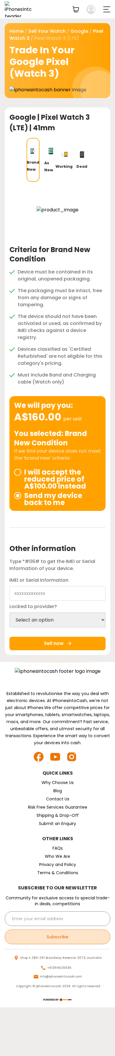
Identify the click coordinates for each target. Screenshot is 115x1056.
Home (16, 31)
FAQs (57, 848)
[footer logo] (58, 677)
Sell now (54, 643)
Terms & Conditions (57, 873)
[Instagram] (74, 757)
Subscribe (57, 937)
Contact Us (57, 799)
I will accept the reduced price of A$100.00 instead (55, 479)
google (79, 31)
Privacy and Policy (57, 864)
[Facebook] (41, 757)
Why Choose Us (58, 782)
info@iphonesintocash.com (61, 976)
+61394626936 (59, 968)
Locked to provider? (33, 606)
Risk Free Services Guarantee (57, 807)
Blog (57, 791)
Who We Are (57, 856)
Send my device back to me (53, 499)
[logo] (57, 1000)
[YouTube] (57, 757)
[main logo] (18, 9)
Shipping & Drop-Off (58, 815)
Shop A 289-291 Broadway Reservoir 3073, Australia (61, 958)
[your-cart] (76, 9)
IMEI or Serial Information (38, 580)
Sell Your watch (47, 31)
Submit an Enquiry (57, 823)
